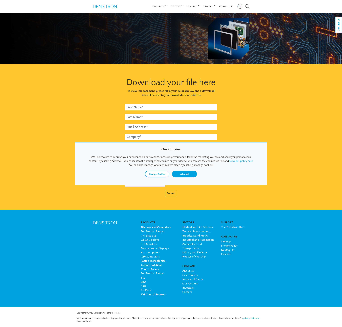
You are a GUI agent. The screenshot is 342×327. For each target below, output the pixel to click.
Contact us (338, 25)
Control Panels (150, 269)
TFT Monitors (149, 244)
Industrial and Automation (198, 239)
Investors (188, 287)
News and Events (192, 279)
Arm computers (150, 252)
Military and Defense (194, 252)
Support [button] (208, 6)
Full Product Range (152, 231)
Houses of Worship (194, 256)
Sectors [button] (175, 6)
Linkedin (226, 254)
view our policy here (241, 160)
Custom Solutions (151, 265)
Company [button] (192, 6)
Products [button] (159, 6)
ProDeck (146, 290)
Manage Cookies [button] (157, 174)
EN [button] (240, 7)
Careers (187, 292)
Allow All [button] (184, 174)
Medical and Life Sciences (197, 227)
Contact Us (226, 6)
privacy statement (251, 318)
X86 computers (150, 256)
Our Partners (190, 283)
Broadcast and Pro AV (195, 235)
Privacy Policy (229, 245)
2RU (143, 281)
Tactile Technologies (153, 260)
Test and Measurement (196, 231)
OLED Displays (150, 239)
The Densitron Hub (232, 227)
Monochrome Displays (155, 248)
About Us (188, 270)
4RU (143, 286)
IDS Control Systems (153, 294)
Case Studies (190, 275)
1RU (143, 277)
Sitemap (226, 241)
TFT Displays (148, 235)
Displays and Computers (156, 227)
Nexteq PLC (228, 249)
